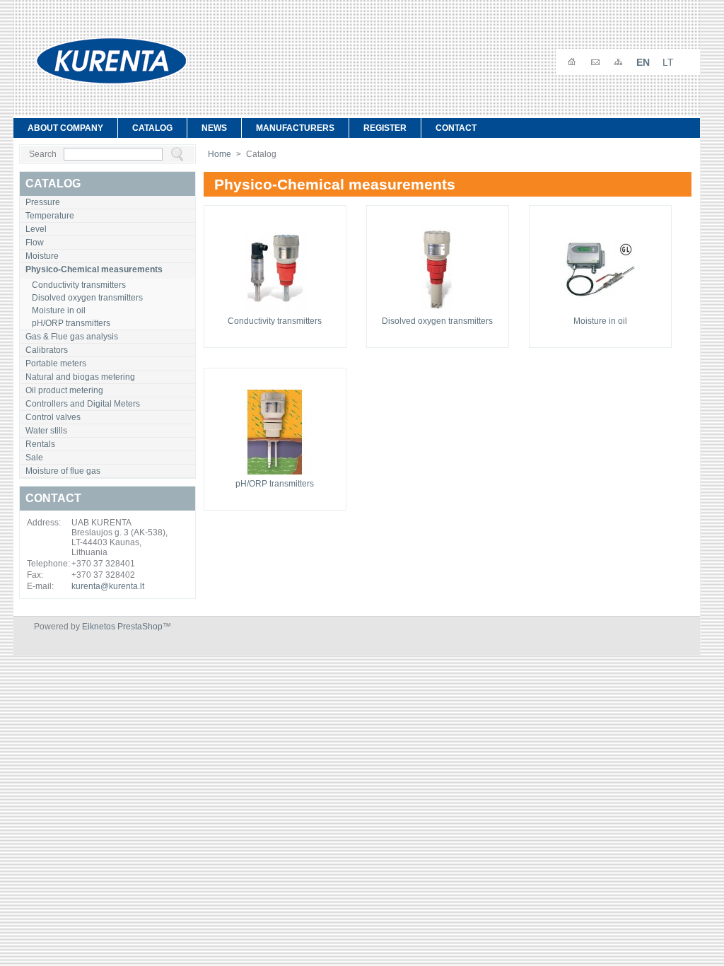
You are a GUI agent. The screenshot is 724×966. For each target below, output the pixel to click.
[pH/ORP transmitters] (275, 476)
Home (219, 154)
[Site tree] (618, 62)
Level (36, 229)
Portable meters (55, 363)
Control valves (53, 417)
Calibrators (46, 350)
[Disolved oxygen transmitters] (437, 313)
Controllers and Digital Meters (82, 404)
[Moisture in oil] (600, 313)
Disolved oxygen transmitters (87, 298)
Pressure (42, 202)
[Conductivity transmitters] (275, 313)
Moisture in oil (59, 310)
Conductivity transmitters (79, 285)
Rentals (40, 444)
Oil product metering (64, 390)
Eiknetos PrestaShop (122, 627)
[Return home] (571, 62)
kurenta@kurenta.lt (107, 586)
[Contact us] (595, 62)
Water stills (46, 431)
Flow (34, 243)
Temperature (49, 216)
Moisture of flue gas (62, 471)
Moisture (42, 256)
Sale (34, 457)
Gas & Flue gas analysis (71, 337)
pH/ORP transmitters (71, 323)
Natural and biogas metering (80, 377)
